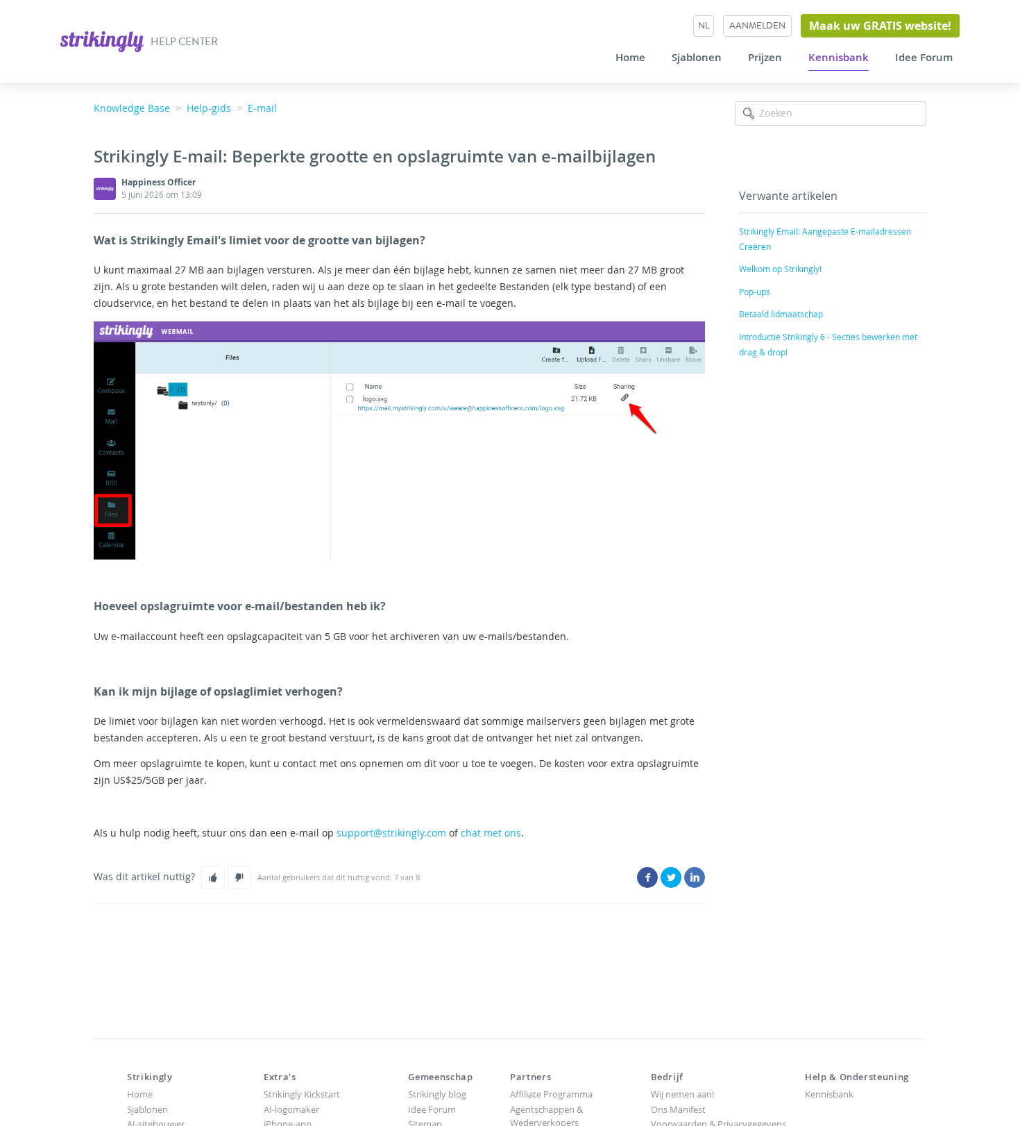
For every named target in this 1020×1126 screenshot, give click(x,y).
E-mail (262, 108)
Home (630, 58)
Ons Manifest (678, 1109)
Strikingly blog (437, 1094)
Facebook (647, 877)
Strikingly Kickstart (302, 1094)
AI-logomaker (291, 1109)
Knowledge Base (132, 108)
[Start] (103, 40)
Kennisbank (838, 58)
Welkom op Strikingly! (780, 268)
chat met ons (491, 832)
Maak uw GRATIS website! (880, 25)
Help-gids (209, 108)
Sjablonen (697, 58)
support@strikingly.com (391, 832)
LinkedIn (694, 877)
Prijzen (765, 58)
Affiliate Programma (551, 1094)
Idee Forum (924, 58)
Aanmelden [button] (757, 25)
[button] (213, 877)
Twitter (671, 877)
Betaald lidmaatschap (781, 313)
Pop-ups (754, 291)
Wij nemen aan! (682, 1094)
